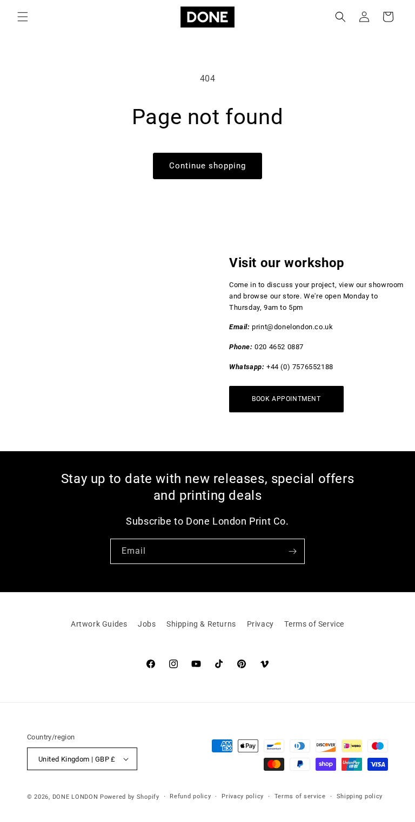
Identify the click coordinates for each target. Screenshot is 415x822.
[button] (23, 17)
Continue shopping (207, 166)
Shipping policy (360, 796)
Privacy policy (243, 796)
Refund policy (190, 796)
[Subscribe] (292, 551)
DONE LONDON (75, 796)
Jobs (147, 624)
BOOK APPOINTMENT (286, 399)
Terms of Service (314, 624)
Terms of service (300, 796)
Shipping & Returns (201, 624)
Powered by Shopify (129, 796)
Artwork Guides (99, 624)
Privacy (260, 624)
